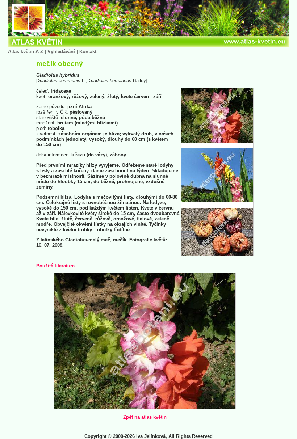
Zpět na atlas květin (145, 417)
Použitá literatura (55, 266)
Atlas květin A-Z (25, 51)
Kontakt (87, 51)
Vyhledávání (61, 51)
